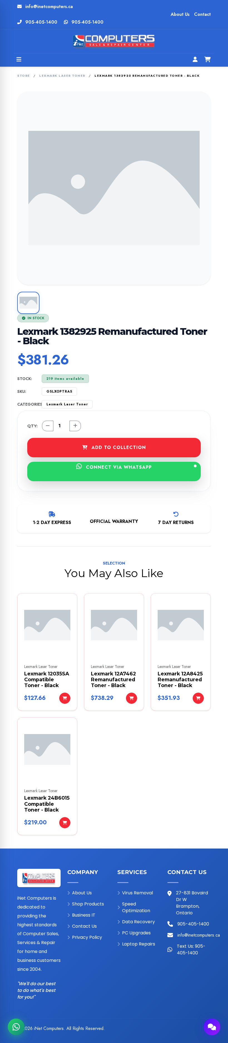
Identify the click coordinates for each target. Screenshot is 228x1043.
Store (23, 75)
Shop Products (88, 904)
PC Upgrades (136, 933)
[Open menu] (19, 60)
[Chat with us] (212, 1027)
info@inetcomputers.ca (49, 6)
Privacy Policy (87, 937)
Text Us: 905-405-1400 (191, 949)
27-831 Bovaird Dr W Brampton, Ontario (192, 903)
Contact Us (84, 926)
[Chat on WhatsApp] (16, 1027)
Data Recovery (138, 922)
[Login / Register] (195, 60)
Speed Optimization (136, 907)
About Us (180, 14)
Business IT (83, 915)
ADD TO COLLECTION (118, 447)
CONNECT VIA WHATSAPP (118, 467)
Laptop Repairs (138, 944)
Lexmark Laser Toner (62, 75)
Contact (202, 14)
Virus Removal (137, 893)
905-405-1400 (41, 22)
